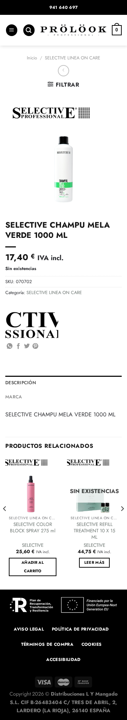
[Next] (122, 523)
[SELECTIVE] (31, 325)
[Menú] (11, 30)
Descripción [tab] (20, 382)
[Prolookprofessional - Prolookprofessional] (73, 30)
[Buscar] (29, 30)
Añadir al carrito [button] (33, 567)
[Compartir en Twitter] (27, 346)
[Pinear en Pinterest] (35, 346)
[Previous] (4, 523)
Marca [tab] (13, 396)
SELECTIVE (32, 545)
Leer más (94, 562)
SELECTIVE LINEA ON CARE (72, 57)
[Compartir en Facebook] (18, 346)
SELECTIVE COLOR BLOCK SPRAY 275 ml (32, 527)
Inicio (32, 57)
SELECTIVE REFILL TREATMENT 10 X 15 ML (94, 530)
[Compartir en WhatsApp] (9, 346)
